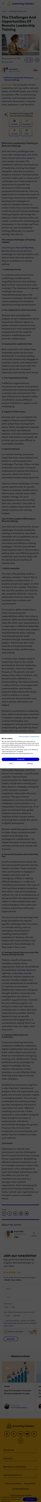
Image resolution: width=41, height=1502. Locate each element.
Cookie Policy (34, 736)
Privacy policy (24, 736)
